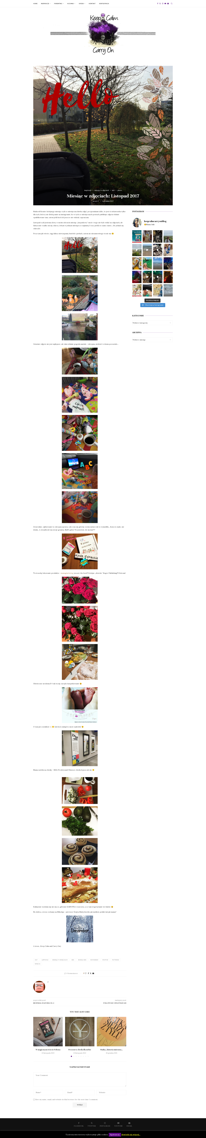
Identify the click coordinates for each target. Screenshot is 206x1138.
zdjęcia (37, 964)
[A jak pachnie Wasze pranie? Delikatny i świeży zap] (157, 290)
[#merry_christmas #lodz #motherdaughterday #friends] (168, 277)
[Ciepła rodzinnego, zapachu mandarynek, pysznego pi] (137, 277)
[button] (36, 1037)
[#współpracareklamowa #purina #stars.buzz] (137, 236)
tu (51, 727)
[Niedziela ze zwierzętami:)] (147, 263)
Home (35, 3)
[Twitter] (160, 3)
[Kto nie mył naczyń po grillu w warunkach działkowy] (137, 263)
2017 (36, 960)
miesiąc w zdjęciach (59, 960)
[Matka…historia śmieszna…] (111, 1031)
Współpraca (104, 3)
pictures (115, 960)
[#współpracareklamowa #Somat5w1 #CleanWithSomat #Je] (157, 250)
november (94, 960)
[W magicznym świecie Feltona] (48, 1031)
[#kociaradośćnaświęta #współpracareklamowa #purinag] (147, 277)
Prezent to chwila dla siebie (79, 1050)
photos (105, 960)
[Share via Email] (93, 973)
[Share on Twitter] (90, 973)
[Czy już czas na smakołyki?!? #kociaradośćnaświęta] (168, 263)
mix (73, 960)
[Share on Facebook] (88, 973)
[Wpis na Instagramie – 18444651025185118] (157, 236)
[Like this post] (85, 973)
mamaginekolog (67, 573)
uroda (81, 3)
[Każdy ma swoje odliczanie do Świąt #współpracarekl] (157, 277)
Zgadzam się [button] (115, 1135)
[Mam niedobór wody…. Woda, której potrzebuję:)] (157, 263)
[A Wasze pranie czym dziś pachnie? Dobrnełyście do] (168, 250)
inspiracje (45, 3)
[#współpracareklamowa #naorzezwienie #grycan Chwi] (147, 236)
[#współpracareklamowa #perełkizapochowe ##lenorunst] (147, 290)
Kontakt (92, 3)
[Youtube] (165, 3)
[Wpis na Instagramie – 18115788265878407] (147, 250)
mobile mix (82, 960)
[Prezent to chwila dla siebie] (80, 1031)
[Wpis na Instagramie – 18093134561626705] (137, 250)
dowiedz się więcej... (130, 1134)
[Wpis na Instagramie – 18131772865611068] (168, 236)
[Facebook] (157, 3)
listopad (45, 960)
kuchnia (70, 3)
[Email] (168, 3)
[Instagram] (162, 3)
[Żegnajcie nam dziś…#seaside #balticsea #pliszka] (168, 290)
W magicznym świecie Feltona (48, 1050)
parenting (58, 3)
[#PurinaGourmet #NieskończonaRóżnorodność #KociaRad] (137, 290)
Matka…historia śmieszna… (111, 1050)
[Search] (171, 3)
